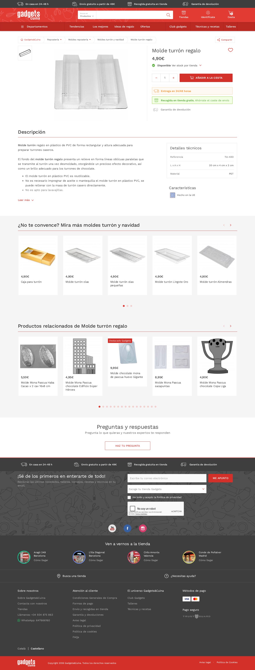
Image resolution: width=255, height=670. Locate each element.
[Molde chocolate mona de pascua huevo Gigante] (127, 362)
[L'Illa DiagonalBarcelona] (79, 557)
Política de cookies (85, 631)
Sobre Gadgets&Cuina (31, 597)
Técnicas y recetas (207, 26)
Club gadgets (178, 26)
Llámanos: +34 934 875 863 (35, 614)
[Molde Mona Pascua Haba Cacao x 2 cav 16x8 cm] (38, 366)
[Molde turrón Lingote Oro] (172, 265)
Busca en (84, 13)
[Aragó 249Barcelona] (24, 557)
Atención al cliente (85, 590)
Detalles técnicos (186, 148)
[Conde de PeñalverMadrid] (189, 557)
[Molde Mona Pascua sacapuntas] (172, 366)
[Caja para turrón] (38, 265)
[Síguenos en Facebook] (127, 528)
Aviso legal (79, 620)
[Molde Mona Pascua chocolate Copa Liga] (217, 366)
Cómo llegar (41, 560)
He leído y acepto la (156, 497)
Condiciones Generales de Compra (95, 597)
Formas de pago (83, 603)
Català (22, 648)
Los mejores (100, 26)
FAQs (76, 637)
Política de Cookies (227, 662)
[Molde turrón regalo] (91, 83)
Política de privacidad (169, 497)
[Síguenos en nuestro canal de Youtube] (112, 528)
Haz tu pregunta (127, 445)
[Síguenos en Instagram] (143, 528)
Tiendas (22, 609)
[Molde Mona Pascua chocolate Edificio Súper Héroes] (82, 366)
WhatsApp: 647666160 (35, 620)
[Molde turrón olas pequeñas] (127, 265)
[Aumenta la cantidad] (173, 78)
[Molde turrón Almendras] (217, 265)
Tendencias (76, 26)
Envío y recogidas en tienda (90, 609)
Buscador (103, 12)
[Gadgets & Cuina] (29, 18)
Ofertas (145, 26)
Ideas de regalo (124, 26)
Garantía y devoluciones (88, 614)
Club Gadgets (136, 597)
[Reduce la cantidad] (156, 78)
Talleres (231, 26)
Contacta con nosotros (32, 603)
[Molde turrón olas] (82, 265)
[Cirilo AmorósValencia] (134, 557)
